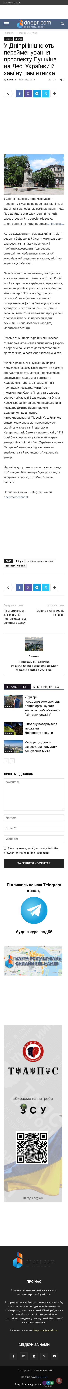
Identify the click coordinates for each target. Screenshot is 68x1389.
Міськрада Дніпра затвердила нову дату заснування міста (41, 746)
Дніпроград (55, 223)
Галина (11, 79)
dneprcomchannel (16, 497)
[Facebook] (19, 93)
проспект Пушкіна (15, 565)
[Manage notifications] (59, 1381)
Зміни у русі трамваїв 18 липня (50, 612)
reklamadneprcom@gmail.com (34, 1294)
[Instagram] (24, 1356)
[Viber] (28, 93)
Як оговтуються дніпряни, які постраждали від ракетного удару (15, 616)
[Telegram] (37, 93)
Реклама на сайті (43, 1370)
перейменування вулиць (40, 561)
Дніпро (33, 33)
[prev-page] (6, 760)
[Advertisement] (34, 12)
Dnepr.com (41, 1377)
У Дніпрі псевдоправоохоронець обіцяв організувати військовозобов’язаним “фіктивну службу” (42, 706)
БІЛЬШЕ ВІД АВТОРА (46, 687)
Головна (8, 33)
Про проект (24, 1370)
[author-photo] (34, 650)
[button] (6, 24)
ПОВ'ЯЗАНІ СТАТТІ (17, 687)
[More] (54, 93)
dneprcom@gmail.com (45, 1330)
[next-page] (12, 760)
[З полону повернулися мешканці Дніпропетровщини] (13, 728)
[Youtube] (54, 1356)
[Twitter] (45, 93)
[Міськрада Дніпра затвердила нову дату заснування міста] (13, 746)
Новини (21, 33)
